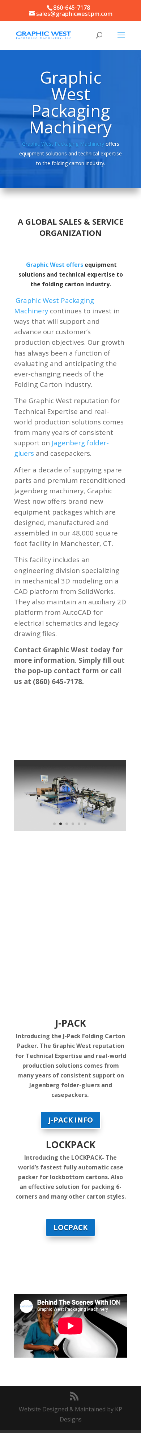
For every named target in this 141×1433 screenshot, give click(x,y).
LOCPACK (70, 1227)
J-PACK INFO (70, 1120)
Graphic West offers (54, 265)
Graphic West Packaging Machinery (63, 143)
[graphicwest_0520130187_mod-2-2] (70, 829)
